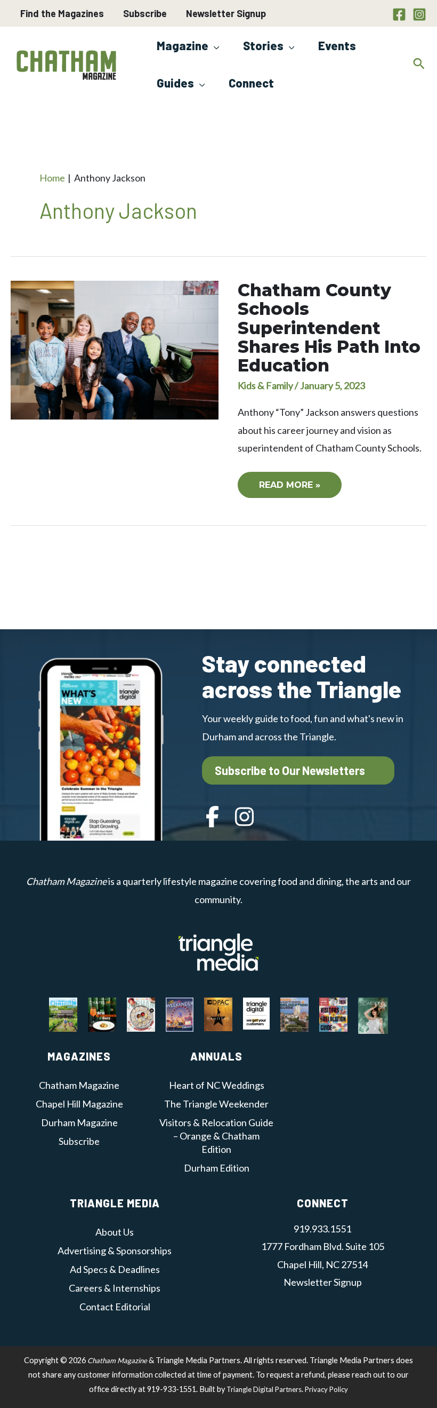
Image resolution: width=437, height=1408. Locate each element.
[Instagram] (419, 14)
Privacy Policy (326, 1389)
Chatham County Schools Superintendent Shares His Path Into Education (329, 328)
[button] (214, 45)
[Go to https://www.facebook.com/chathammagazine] (212, 818)
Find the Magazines (62, 13)
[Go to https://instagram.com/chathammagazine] (244, 818)
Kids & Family (265, 385)
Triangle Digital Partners (264, 1389)
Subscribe (145, 13)
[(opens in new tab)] (218, 951)
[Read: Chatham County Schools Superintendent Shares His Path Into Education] (114, 349)
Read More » (299, 489)
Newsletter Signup (226, 13)
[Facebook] (399, 14)
